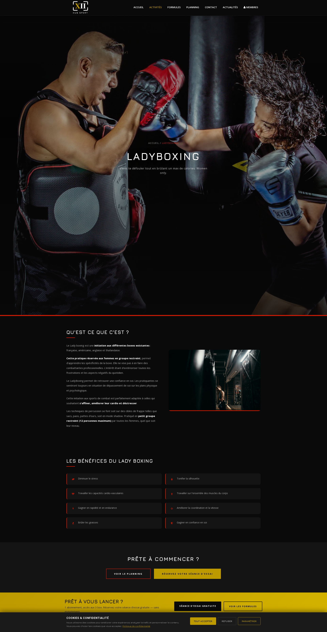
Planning (192, 7)
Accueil (139, 7)
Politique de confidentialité (136, 626)
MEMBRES (252, 7)
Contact (211, 7)
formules (174, 7)
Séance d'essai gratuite (197, 605)
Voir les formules (243, 606)
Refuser (227, 621)
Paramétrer (249, 621)
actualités (230, 7)
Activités (155, 7)
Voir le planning (128, 573)
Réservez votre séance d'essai (187, 573)
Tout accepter (203, 621)
